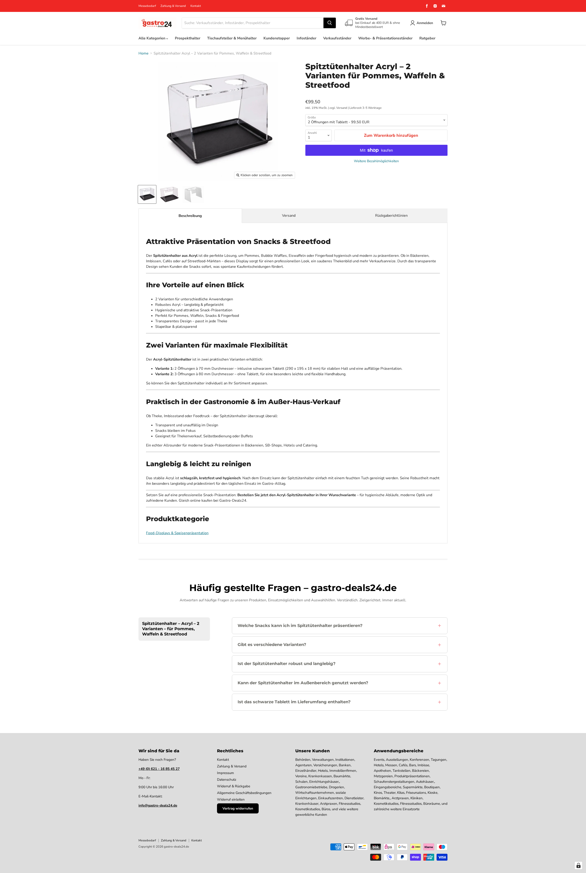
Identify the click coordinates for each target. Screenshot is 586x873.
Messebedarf (147, 6)
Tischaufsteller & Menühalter (232, 38)
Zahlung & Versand (173, 6)
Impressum (225, 773)
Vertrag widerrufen (237, 808)
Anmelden (425, 23)
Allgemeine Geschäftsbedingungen (244, 793)
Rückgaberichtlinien (391, 215)
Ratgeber (427, 38)
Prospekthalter (187, 38)
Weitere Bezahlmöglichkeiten (376, 161)
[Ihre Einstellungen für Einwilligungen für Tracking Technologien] (578, 865)
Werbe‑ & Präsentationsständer (385, 38)
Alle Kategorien (152, 38)
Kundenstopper (276, 38)
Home (143, 53)
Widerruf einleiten (231, 799)
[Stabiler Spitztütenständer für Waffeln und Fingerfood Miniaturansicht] (193, 194)
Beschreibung (190, 215)
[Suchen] (329, 23)
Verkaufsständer (337, 38)
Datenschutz (226, 779)
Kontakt (195, 6)
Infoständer (306, 38)
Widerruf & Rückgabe (233, 786)
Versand (289, 215)
